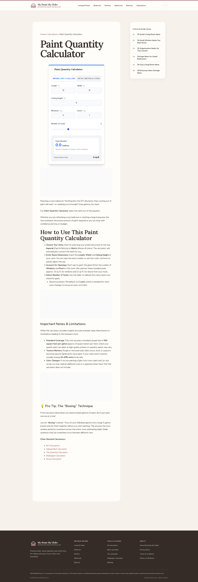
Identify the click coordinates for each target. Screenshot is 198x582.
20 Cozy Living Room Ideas (148, 65)
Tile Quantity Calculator (57, 452)
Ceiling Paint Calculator (56, 449)
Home (43, 34)
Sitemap (110, 562)
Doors (81, 111)
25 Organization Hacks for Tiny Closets (148, 49)
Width (81, 86)
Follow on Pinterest (147, 558)
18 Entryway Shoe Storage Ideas (148, 71)
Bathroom (119, 5)
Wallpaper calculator (115, 558)
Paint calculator (113, 550)
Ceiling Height (58, 98)
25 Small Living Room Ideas (148, 34)
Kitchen (108, 5)
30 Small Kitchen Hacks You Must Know (148, 41)
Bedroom (97, 5)
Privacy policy (145, 550)
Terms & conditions (147, 554)
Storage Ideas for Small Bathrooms (147, 57)
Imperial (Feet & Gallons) (64, 78)
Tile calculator (112, 554)
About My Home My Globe (149, 545)
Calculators (141, 5)
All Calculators (53, 445)
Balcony (129, 5)
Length (55, 86)
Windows (56, 111)
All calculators (112, 545)
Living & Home (84, 5)
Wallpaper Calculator (55, 455)
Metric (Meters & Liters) (89, 78)
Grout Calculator (53, 459)
